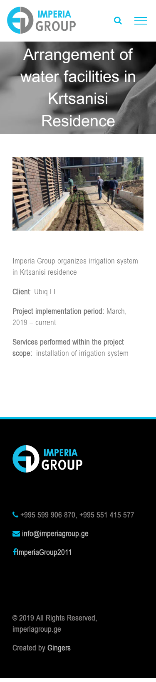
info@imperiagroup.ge (55, 534)
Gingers (59, 648)
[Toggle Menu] (140, 21)
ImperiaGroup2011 (44, 552)
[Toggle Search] (118, 20)
